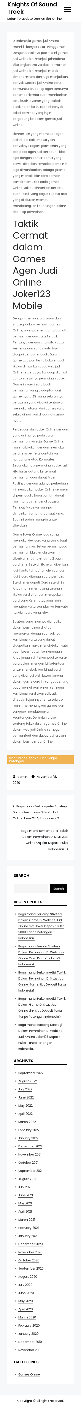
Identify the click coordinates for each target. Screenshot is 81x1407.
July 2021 (24, 1187)
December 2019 (30, 1342)
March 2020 (27, 1317)
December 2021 (30, 1146)
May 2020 (25, 1301)
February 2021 (28, 1228)
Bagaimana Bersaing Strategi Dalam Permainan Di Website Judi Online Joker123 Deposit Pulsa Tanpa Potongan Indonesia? (40, 1037)
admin (22, 777)
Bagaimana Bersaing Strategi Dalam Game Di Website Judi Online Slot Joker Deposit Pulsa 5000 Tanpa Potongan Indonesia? (41, 926)
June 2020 (26, 1293)
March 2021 (26, 1219)
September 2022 (30, 1073)
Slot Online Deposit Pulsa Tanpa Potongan (33, 759)
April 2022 (25, 1114)
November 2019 (29, 1350)
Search (21, 875)
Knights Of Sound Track (32, 8)
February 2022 (29, 1130)
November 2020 (30, 1252)
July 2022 (25, 1089)
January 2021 (28, 1236)
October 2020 (28, 1260)
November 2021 (29, 1154)
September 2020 (31, 1268)
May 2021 (25, 1203)
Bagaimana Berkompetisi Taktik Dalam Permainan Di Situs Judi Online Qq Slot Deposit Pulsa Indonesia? (44, 840)
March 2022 (27, 1122)
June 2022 (26, 1097)
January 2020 (28, 1334)
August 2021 (27, 1179)
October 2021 (28, 1162)
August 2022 (27, 1081)
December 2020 (30, 1244)
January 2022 (28, 1138)
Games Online (29, 1374)
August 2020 (27, 1277)
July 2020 (25, 1285)
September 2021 (30, 1171)
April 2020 (25, 1309)
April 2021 (25, 1211)
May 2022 (25, 1105)
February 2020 (29, 1325)
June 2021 (25, 1195)
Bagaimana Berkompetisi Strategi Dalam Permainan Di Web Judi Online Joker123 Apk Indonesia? (40, 812)
